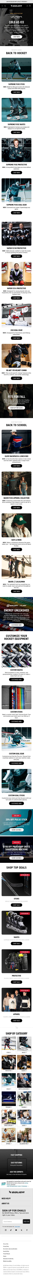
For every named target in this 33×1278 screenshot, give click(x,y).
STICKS (8, 1052)
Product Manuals (6, 1254)
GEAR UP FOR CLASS (16, 408)
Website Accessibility (7, 1261)
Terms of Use (5, 1244)
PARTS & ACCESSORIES (24, 1089)
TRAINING (23, 1107)
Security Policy (6, 1251)
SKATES (24, 1052)
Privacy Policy (6, 1246)
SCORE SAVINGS (16, 830)
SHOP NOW (16, 37)
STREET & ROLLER (8, 1125)
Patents (4, 1256)
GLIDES (23, 1125)
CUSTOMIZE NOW (16, 625)
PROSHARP (8, 1107)
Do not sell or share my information (10, 1249)
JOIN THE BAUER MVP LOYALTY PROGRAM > (16, 1)
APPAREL (8, 1143)
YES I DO (26, 1221)
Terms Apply (17, 1226)
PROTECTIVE (8, 1070)
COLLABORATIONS (24, 1143)
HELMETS (24, 1070)
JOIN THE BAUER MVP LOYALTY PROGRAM (17, 1186)
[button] (2, 5)
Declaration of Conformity (8, 1258)
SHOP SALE (16, 905)
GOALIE (8, 1089)
